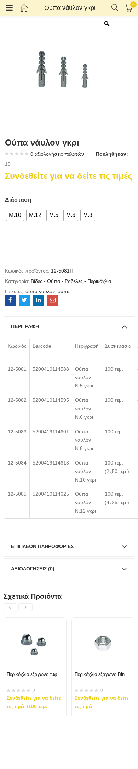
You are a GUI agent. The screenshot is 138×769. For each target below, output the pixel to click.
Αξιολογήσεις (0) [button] (32, 568)
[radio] (15, 215)
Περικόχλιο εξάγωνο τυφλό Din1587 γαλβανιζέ (54, 674)
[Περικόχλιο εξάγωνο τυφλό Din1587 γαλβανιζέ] (35, 622)
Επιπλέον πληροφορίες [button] (42, 546)
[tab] (69, 326)
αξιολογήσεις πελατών (57, 154)
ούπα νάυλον (40, 291)
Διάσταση (18, 200)
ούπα (64, 291)
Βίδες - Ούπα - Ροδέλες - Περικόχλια (71, 281)
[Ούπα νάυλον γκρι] (10, 300)
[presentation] (10, 607)
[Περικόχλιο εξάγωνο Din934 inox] (103, 622)
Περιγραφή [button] (25, 326)
